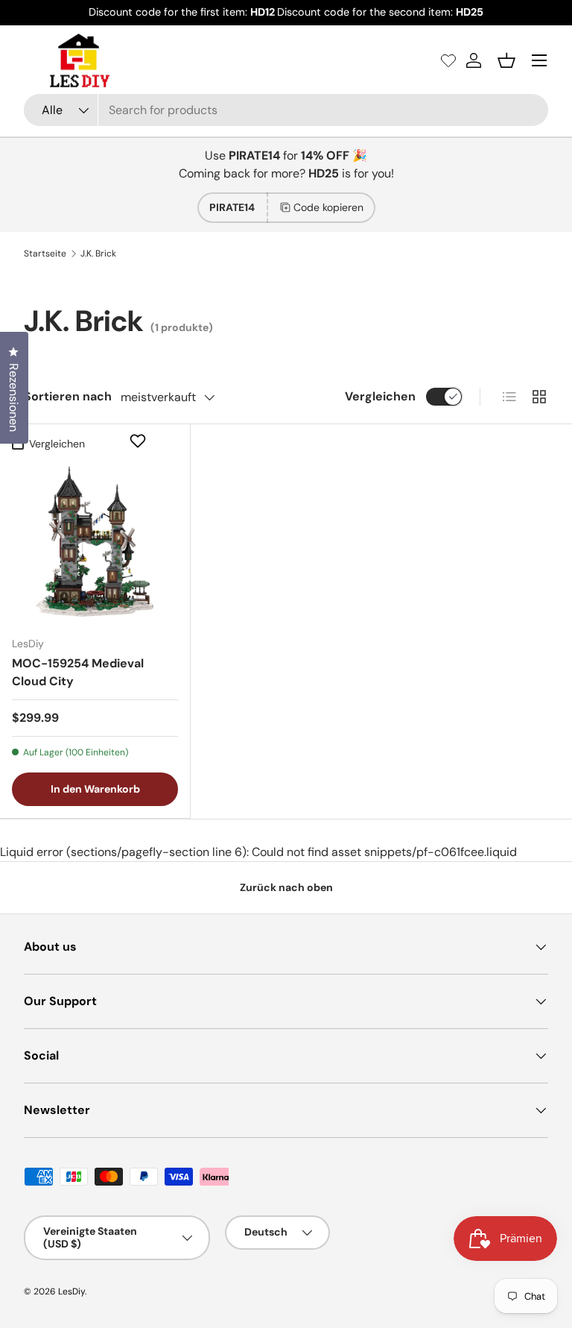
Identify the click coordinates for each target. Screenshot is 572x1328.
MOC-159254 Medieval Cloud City (78, 672)
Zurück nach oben (286, 887)
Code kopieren (328, 207)
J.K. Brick (98, 253)
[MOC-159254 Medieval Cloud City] (95, 541)
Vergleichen (380, 396)
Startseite (45, 253)
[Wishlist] (448, 60)
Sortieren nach (68, 396)
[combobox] (286, 110)
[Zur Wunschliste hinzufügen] (139, 441)
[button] (506, 60)
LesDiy (71, 1291)
